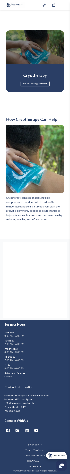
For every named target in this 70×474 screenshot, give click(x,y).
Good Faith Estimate (34, 455)
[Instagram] (17, 430)
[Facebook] (7, 430)
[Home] (14, 5)
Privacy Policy (34, 444)
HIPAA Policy (34, 461)
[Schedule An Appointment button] (54, 5)
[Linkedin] (26, 430)
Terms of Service (34, 450)
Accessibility (35, 466)
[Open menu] (62, 5)
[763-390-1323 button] (44, 5)
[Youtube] (36, 430)
